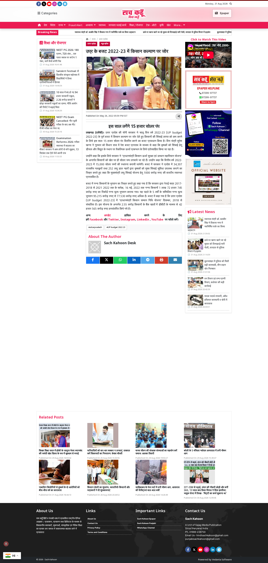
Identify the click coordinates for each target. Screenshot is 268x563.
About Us (91, 519)
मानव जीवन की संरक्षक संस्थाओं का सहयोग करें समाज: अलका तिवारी (156, 452)
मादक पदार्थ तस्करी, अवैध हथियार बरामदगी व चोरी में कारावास (215, 300)
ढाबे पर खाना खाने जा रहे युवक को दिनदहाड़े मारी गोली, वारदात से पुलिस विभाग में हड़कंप (146, 32)
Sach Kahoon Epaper (146, 519)
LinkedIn (143, 220)
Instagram (128, 220)
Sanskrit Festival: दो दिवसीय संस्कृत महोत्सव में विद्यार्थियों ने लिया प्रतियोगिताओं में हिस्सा (59, 77)
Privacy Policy (93, 528)
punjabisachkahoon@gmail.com (202, 538)
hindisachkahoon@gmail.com (212, 535)
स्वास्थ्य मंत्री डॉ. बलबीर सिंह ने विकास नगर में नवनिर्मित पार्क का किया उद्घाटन (75, 32)
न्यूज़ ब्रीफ (104, 44)
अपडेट (107, 215)
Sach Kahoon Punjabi (146, 523)
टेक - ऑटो (151, 25)
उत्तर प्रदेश (103, 39)
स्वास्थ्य (102, 25)
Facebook (96, 220)
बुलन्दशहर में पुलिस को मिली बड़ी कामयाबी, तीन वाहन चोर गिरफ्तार (212, 32)
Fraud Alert (75, 25)
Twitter (113, 220)
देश (45, 25)
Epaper (224, 13)
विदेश (52, 25)
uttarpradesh (96, 227)
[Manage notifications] (6, 543)
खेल (168, 25)
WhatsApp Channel (146, 528)
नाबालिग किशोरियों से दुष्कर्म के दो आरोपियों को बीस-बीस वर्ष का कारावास (59, 489)
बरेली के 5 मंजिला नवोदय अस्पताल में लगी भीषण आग (205, 452)
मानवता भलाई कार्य (117, 25)
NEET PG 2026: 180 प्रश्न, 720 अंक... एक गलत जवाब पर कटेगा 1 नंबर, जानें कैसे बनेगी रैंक (59, 56)
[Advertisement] (208, 363)
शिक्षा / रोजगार (136, 25)
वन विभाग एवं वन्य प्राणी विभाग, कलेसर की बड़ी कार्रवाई (215, 282)
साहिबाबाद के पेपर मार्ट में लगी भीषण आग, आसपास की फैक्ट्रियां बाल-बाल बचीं (158, 489)
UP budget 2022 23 (116, 227)
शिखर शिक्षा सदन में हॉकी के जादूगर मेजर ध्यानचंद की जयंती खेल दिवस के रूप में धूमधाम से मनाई (60, 452)
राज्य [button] (60, 25)
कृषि (161, 25)
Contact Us (92, 523)
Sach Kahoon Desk (120, 243)
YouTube (157, 220)
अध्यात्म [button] (89, 25)
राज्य (94, 39)
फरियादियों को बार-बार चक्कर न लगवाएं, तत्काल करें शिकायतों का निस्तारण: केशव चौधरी (108, 452)
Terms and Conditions (97, 532)
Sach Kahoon (51, 559)
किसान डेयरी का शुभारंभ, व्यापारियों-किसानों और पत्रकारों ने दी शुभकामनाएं (108, 489)
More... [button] (178, 25)
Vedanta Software (222, 559)
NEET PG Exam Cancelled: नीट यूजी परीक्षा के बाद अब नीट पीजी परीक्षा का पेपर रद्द (58, 123)
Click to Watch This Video (208, 40)
